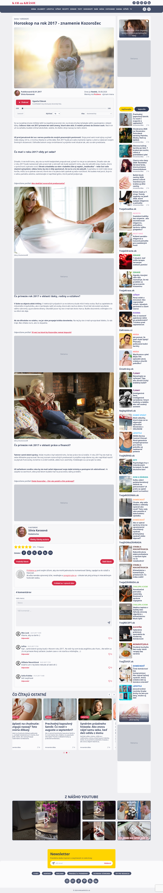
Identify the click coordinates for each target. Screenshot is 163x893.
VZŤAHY (58, 9)
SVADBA (119, 9)
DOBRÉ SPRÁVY (139, 415)
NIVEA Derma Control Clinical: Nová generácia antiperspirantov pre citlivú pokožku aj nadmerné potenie (140, 444)
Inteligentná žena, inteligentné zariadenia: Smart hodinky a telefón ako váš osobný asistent (141, 400)
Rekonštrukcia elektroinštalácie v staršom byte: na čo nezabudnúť (140, 556)
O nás (35, 873)
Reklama (60, 873)
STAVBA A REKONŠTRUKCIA (140, 548)
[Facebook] (134, 2)
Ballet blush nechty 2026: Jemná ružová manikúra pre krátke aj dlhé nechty (139, 180)
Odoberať (107, 863)
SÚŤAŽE (126, 9)
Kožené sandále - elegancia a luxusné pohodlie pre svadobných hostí (140, 240)
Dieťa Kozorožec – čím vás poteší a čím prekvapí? (52, 481)
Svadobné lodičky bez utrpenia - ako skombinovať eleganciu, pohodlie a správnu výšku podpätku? (141, 223)
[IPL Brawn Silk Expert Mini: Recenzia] (134, 831)
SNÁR (96, 9)
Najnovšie (141, 109)
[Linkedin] (149, 2)
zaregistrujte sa (69, 575)
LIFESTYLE (50, 9)
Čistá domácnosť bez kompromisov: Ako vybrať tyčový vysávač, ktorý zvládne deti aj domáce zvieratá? (141, 675)
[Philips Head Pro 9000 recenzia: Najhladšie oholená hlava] (134, 810)
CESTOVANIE (110, 9)
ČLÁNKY (136, 373)
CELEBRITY (41, 9)
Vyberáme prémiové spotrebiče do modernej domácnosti (139, 634)
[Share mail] (50, 553)
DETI (135, 460)
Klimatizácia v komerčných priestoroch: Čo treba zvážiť (139, 573)
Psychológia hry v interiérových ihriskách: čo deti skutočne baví (140, 466)
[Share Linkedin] (45, 553)
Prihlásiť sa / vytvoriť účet (64, 583)
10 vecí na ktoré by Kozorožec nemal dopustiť (51, 332)
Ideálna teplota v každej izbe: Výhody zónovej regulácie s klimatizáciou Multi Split (140, 613)
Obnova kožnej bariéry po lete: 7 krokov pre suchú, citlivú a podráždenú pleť (141, 150)
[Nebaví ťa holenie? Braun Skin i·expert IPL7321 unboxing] (99, 831)
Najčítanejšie (126, 109)
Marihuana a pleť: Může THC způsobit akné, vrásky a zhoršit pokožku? (141, 358)
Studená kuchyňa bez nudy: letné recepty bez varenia (141, 650)
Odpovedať (25, 638)
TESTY (80, 9)
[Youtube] (137, 2)
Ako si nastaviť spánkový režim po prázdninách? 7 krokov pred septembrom (140, 320)
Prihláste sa (31, 570)
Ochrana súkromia (101, 873)
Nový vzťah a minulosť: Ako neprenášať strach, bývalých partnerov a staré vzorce (140, 303)
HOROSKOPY (88, 9)
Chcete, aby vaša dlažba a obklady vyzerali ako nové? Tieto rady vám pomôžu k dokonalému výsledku (140, 509)
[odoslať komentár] (109, 623)
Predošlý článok (22, 562)
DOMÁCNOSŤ (139, 499)
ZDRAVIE (73, 9)
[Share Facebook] (24, 553)
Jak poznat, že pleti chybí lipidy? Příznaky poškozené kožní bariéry (140, 341)
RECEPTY (65, 9)
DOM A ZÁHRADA (140, 477)
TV (131, 9)
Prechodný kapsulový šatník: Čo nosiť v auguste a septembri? (141, 118)
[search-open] (149, 9)
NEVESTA (137, 213)
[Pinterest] (145, 2)
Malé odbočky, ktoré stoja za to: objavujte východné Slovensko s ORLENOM (140, 423)
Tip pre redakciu (122, 873)
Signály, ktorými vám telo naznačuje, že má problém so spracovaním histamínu (140, 280)
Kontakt (47, 873)
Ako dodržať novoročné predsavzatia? (48, 183)
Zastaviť (20, 114)
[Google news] (90, 881)
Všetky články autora (39, 539)
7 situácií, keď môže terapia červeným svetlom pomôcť (140, 261)
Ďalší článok (107, 562)
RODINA (136, 313)
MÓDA (101, 9)
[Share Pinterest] (40, 553)
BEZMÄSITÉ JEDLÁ (140, 644)
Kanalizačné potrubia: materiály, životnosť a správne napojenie (138, 595)
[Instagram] (141, 2)
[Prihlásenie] (144, 9)
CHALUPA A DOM (140, 586)
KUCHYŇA (137, 627)
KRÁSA (33, 9)
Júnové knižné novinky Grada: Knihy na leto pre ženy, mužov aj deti (140, 693)
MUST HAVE (138, 233)
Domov (16, 19)
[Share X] (34, 553)
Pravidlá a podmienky (78, 873)
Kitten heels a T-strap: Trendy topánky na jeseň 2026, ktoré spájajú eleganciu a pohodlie (141, 197)
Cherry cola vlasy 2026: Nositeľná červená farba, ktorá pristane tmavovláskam (140, 164)
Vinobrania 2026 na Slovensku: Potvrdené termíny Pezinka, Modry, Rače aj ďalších (140, 134)
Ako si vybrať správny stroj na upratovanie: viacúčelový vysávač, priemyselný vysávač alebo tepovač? (140, 530)
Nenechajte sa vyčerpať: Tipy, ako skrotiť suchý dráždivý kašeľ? (140, 379)
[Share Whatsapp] (29, 553)
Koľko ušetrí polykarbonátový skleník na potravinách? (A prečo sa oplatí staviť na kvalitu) (140, 485)
